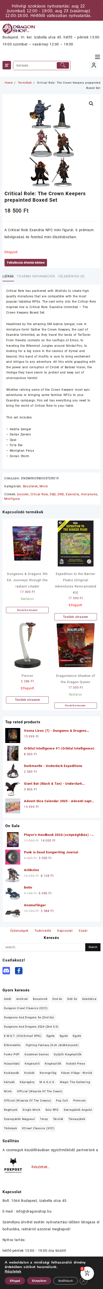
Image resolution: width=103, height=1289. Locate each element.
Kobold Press (75, 1063)
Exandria (72, 494)
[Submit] (63, 65)
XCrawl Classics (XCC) (38, 1128)
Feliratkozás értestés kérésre (25, 262)
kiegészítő (32, 1063)
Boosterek (30, 486)
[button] (91, 103)
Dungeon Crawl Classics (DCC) (26, 1008)
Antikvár (22, 999)
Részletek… (41, 1167)
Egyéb (50, 1036)
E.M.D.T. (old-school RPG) (23, 1036)
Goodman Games (36, 1054)
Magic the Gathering (75, 1082)
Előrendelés (12, 1045)
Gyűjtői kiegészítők (68, 1054)
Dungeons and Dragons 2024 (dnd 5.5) (31, 1026)
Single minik (31, 1109)
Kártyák (9, 1082)
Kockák (29, 1073)
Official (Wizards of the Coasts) (27, 1100)
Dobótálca (89, 999)
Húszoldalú (12, 1063)
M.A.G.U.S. (47, 1082)
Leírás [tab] (8, 276)
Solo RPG (52, 1109)
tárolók (58, 1119)
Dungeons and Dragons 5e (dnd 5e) (29, 1017)
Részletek (13, 1271)
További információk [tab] (36, 276)
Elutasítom (39, 1281)
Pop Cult (62, 1100)
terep (44, 1119)
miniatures (89, 494)
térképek (10, 1128)
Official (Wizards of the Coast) (39, 1091)
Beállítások (65, 1281)
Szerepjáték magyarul (19, 1119)
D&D (53, 494)
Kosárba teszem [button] (27, 610)
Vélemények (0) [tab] (71, 276)
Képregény (27, 1082)
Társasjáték (77, 1119)
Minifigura (12, 499)
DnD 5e (72, 999)
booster (23, 494)
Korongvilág (48, 1073)
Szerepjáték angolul (78, 1109)
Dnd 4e (57, 999)
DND (61, 494)
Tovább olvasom (75, 617)
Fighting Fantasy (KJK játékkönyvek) (52, 1045)
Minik (44, 486)
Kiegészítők (53, 1063)
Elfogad (15, 1281)
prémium (79, 1100)
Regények (11, 1109)
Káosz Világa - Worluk (76, 1073)
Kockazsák (11, 1073)
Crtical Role (39, 494)
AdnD (7, 999)
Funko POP (12, 1054)
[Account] (93, 65)
